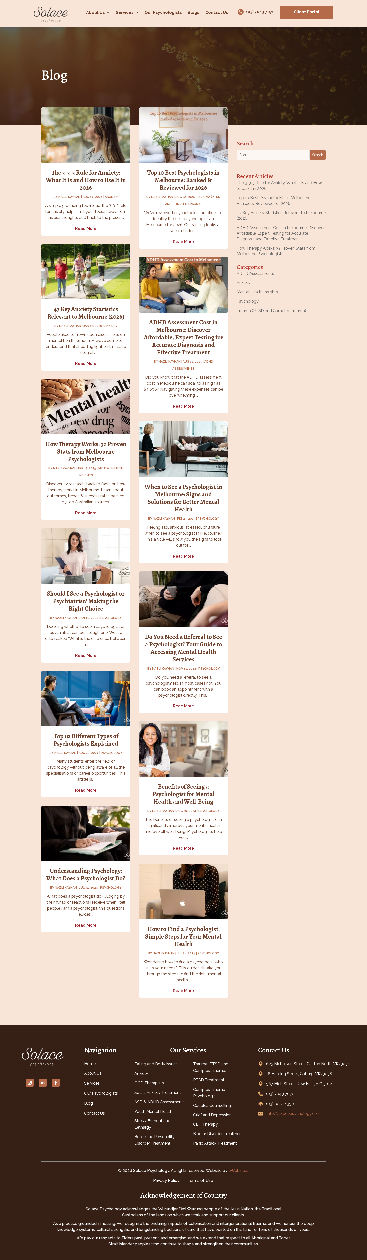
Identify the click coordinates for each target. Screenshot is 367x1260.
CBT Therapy (205, 1124)
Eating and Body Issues (156, 1064)
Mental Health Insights (257, 292)
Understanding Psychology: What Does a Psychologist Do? (85, 875)
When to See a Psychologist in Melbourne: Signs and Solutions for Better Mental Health (183, 498)
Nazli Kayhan (69, 197)
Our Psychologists (163, 12)
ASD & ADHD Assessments (159, 1102)
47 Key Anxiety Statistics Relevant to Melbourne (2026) (85, 313)
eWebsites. (238, 1170)
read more (85, 228)
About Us (95, 12)
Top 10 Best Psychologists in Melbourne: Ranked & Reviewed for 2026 (183, 180)
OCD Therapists (149, 1083)
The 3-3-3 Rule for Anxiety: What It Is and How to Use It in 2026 (86, 180)
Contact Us (216, 12)
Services (125, 12)
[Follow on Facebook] (56, 1083)
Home (90, 1063)
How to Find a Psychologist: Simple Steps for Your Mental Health (183, 936)
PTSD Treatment (208, 1080)
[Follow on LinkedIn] (43, 1083)
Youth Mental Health (153, 1111)
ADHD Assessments (255, 273)
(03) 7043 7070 (260, 11)
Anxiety (111, 197)
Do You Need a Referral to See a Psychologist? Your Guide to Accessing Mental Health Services (183, 648)
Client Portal (306, 12)
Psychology (111, 618)
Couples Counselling (212, 1105)
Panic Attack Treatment (215, 1143)
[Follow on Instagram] (30, 1083)
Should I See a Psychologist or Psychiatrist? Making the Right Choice (86, 601)
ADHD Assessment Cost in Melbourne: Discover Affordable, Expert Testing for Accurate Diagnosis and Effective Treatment (183, 337)
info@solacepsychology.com (294, 1113)
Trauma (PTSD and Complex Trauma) (271, 310)
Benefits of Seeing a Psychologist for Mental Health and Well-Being (183, 794)
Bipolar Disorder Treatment (218, 1133)
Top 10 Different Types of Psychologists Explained (85, 740)
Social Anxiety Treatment (157, 1092)
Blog (88, 1103)
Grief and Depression (212, 1115)
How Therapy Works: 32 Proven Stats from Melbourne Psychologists (85, 451)
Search (317, 155)
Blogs (193, 12)
